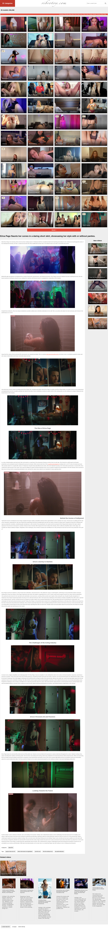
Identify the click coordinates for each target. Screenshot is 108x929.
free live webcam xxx (48, 851)
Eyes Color (74, 14)
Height (90, 14)
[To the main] (54, 3)
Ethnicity (66, 14)
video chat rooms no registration (25, 851)
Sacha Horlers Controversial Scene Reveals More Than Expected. (26, 891)
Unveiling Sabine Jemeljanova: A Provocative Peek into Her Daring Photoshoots (44, 902)
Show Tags (103, 14)
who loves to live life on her (52, 354)
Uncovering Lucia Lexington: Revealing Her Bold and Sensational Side (63, 891)
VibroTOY (11, 847)
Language (61, 14)
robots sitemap (21, 926)
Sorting (98, 14)
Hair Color (80, 14)
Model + (54, 230)
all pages (14, 926)
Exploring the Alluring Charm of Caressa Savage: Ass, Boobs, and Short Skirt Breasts (81, 892)
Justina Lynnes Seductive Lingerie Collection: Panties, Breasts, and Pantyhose (8, 891)
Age (70, 14)
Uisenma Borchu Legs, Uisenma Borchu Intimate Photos (98, 889)
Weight (94, 14)
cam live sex (37, 851)
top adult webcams (59, 851)
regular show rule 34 (10, 851)
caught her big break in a (53, 464)
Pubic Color (85, 14)
